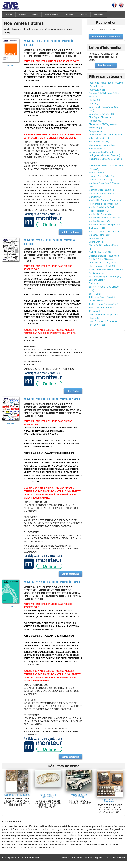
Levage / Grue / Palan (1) (101, 176)
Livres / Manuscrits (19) (100, 179)
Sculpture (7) (95, 283)
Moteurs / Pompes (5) (99, 234)
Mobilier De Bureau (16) (100, 214)
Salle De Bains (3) (97, 279)
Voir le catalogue (70, 232)
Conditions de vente (115, 857)
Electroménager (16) (99, 141)
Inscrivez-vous (106, 65)
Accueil (9, 14)
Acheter (22, 14)
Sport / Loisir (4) (97, 293)
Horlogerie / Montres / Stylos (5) (104, 155)
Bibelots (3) (94, 99)
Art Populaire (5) (97, 89)
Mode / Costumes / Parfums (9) (104, 231)
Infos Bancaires (51, 14)
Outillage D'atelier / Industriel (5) (104, 255)
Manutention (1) (96, 196)
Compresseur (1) (97, 131)
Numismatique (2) (97, 238)
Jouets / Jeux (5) (97, 172)
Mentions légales (93, 857)
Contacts (69, 14)
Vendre (35, 14)
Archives (83, 14)
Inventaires (98, 14)
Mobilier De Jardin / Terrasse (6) (104, 217)
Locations (77, 857)
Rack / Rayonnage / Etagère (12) (105, 276)
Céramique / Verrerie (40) (101, 113)
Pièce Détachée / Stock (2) (102, 265)
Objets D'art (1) (96, 241)
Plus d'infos (73, 390)
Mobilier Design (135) (99, 221)
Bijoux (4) (93, 103)
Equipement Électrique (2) (101, 151)
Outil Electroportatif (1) (100, 252)
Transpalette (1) (96, 310)
